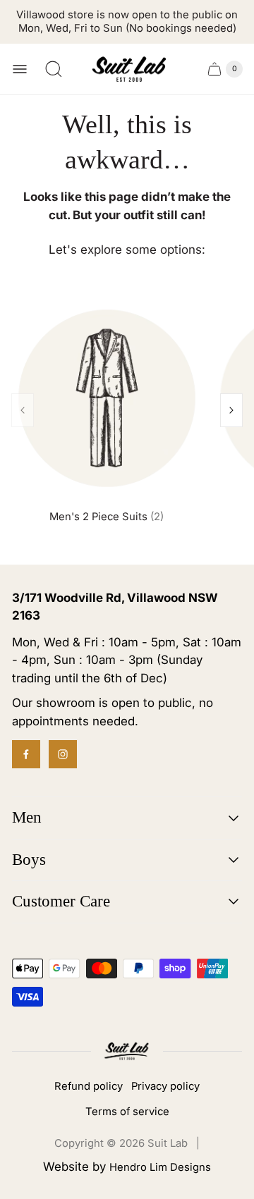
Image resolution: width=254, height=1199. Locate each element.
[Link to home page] (127, 1051)
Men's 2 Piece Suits (106, 516)
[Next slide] (231, 410)
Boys (29, 859)
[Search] (53, 69)
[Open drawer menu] (19, 69)
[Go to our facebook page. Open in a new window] (26, 754)
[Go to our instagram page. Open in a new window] (63, 754)
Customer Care (61, 901)
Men (27, 817)
